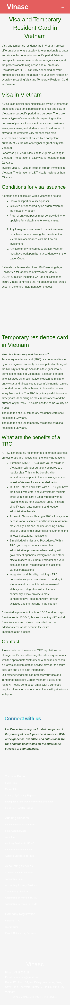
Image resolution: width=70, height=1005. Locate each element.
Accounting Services (19, 866)
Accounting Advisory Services (21, 885)
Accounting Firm (14, 879)
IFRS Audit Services (15, 831)
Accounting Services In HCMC (21, 897)
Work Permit (11, 927)
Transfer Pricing (16, 776)
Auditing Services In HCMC (19, 843)
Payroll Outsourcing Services (20, 933)
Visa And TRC (12, 920)
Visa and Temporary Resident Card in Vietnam (35, 27)
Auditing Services (17, 818)
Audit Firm (10, 837)
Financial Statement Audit (18, 849)
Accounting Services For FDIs (21, 904)
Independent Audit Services (19, 824)
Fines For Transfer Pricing (19, 808)
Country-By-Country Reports (20, 795)
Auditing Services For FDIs (19, 856)
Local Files (11, 783)
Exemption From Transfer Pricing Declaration (29, 801)
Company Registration (20, 914)
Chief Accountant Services (19, 872)
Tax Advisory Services (16, 891)
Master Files (11, 789)
